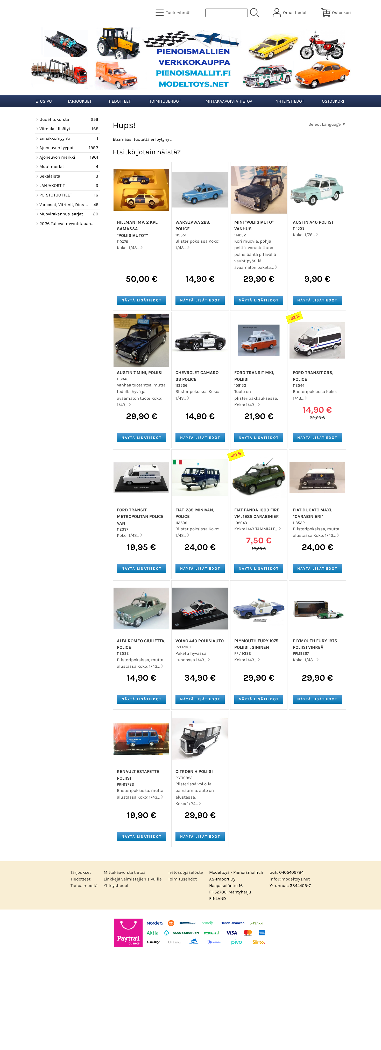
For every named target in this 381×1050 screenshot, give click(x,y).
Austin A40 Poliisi (313, 222)
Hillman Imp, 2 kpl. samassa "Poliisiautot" (137, 229)
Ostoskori (333, 101)
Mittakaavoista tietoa (229, 101)
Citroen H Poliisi (194, 771)
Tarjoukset (79, 101)
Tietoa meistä (83, 885)
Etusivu (44, 101)
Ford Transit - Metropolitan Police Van (140, 516)
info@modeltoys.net (290, 879)
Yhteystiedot (290, 101)
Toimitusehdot (165, 101)
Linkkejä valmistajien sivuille (133, 879)
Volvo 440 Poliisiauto (199, 640)
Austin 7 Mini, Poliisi (140, 372)
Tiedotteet (119, 101)
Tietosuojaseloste (185, 872)
